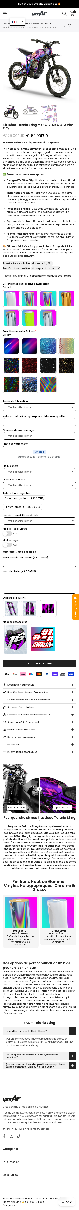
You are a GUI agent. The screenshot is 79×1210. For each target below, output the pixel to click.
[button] (17, 21)
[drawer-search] (64, 14)
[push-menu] (5, 13)
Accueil (7, 23)
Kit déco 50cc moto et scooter (32, 23)
